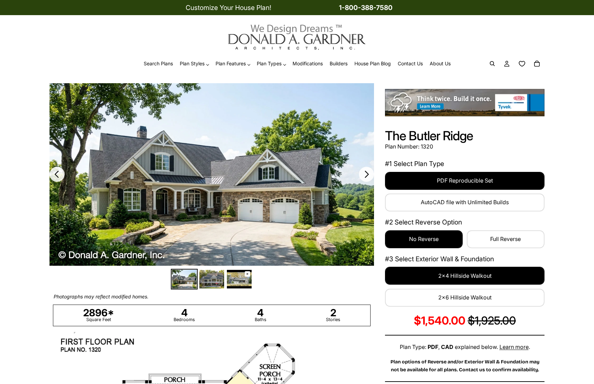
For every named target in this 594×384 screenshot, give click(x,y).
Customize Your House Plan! (228, 7)
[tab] (184, 279)
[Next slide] (366, 174)
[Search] (492, 64)
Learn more (514, 346)
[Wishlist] (521, 64)
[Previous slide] (57, 174)
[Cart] (536, 64)
